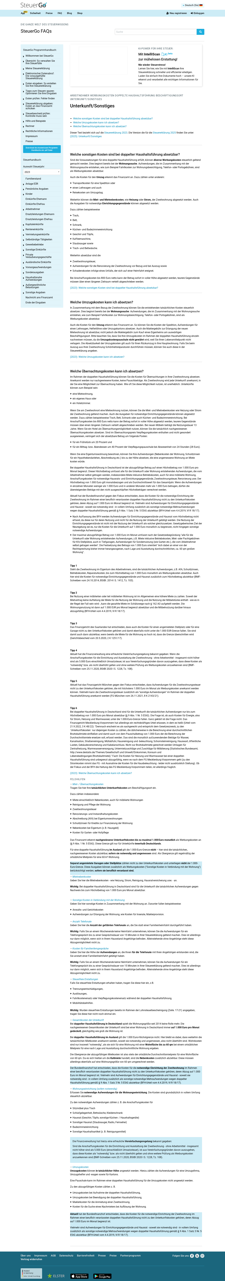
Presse (29, 141)
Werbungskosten (102, 95)
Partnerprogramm (130, 1255)
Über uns (26, 1255)
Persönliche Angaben (37, 188)
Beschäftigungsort (169, 95)
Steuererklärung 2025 (164, 132)
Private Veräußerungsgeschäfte (38, 256)
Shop (79, 13)
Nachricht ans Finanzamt (39, 297)
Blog (69, 13)
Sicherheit (35, 13)
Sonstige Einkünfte (36, 249)
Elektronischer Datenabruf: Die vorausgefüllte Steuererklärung (40, 76)
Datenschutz (66, 1255)
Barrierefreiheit (85, 1255)
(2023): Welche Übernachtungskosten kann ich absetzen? (101, 773)
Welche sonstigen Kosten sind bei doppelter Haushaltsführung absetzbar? (113, 118)
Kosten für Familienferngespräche (91, 948)
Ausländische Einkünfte (38, 262)
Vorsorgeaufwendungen (38, 267)
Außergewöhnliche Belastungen (36, 286)
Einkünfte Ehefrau (35, 204)
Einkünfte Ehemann (36, 198)
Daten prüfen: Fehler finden (40, 98)
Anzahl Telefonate (82, 921)
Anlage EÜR (32, 183)
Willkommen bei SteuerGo (39, 55)
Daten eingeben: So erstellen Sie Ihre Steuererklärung (41, 84)
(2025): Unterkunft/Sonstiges (86, 136)
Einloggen (199, 13)
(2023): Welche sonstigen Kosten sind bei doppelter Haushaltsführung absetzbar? (114, 287)
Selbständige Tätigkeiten (39, 239)
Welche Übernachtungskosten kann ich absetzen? (100, 126)
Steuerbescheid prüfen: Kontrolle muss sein (38, 114)
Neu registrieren (178, 13)
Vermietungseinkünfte (37, 234)
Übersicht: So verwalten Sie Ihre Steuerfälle (40, 62)
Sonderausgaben (35, 272)
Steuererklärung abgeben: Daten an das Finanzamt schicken (39, 106)
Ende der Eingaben (36, 302)
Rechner (30, 126)
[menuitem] (192, 5)
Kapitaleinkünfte (34, 224)
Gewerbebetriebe (34, 244)
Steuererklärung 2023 (115, 132)
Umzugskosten (81, 1167)
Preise (49, 13)
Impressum (32, 136)
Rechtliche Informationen (39, 131)
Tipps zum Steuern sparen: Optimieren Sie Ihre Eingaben (41, 92)
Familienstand (33, 178)
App (23, 13)
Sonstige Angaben (35, 292)
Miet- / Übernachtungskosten (88, 784)
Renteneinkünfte (34, 229)
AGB (53, 1255)
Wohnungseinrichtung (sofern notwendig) (95, 1088)
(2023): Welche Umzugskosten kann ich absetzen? (97, 356)
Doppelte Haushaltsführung (135, 95)
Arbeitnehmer (80, 95)
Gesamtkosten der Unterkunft (88, 1020)
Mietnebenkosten (82, 876)
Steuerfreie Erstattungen (85, 979)
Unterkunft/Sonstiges (86, 99)
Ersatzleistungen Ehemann (40, 214)
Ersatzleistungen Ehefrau (39, 219)
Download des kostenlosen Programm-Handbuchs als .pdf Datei (42, 149)
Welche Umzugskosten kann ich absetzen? (96, 122)
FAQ (60, 13)
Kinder (29, 193)
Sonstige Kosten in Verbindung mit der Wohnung (99, 900)
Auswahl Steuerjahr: (34, 166)
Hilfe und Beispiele (36, 121)
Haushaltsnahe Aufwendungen (34, 278)
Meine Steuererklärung (38, 68)
